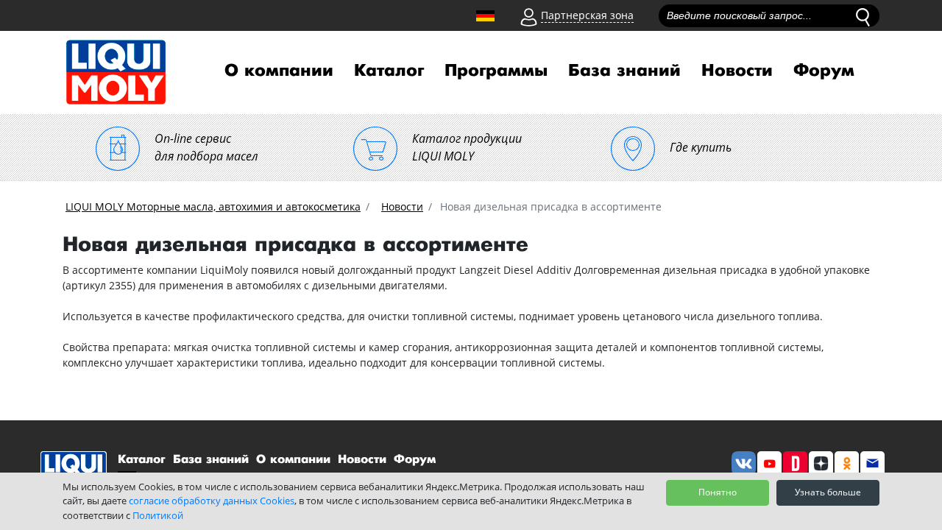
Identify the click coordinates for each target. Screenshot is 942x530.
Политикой (157, 515)
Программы (496, 71)
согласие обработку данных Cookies (211, 500)
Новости (737, 71)
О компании (278, 71)
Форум (823, 71)
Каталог (389, 71)
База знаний (624, 71)
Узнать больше (828, 492)
